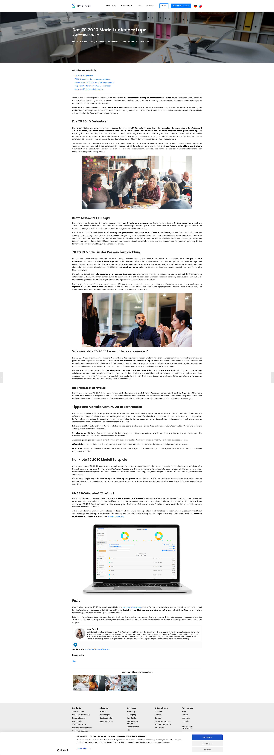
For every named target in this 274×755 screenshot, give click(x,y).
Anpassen (206, 743)
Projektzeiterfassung (81, 714)
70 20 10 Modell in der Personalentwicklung (92, 79)
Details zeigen (82, 748)
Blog (184, 711)
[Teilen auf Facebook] (72, 661)
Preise (139, 6)
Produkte (110, 6)
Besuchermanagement (82, 727)
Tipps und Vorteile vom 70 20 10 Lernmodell (93, 86)
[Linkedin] (75, 645)
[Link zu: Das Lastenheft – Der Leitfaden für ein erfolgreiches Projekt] (97, 683)
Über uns (158, 711)
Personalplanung (79, 718)
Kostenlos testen (181, 6)
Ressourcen (126, 6)
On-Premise (77, 721)
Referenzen (159, 727)
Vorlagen (186, 718)
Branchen (104, 711)
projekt (88, 649)
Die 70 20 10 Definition (84, 76)
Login (164, 6)
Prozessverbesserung (132, 607)
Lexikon (185, 714)
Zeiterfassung (78, 711)
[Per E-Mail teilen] (75, 661)
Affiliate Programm (163, 724)
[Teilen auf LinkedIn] (74, 661)
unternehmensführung (100, 649)
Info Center (132, 718)
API (128, 730)
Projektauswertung (116, 516)
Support (158, 714)
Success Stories (106, 721)
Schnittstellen (133, 727)
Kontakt (149, 6)
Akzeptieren (207, 737)
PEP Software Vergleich (132, 722)
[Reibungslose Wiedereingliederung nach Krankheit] (272, 377)
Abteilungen (105, 714)
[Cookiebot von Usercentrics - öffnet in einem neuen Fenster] (62, 750)
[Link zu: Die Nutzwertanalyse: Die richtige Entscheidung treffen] (129, 683)
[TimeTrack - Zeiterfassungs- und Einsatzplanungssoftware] (81, 6)
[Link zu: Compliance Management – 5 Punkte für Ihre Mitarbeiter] (81, 683)
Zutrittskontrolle (79, 724)
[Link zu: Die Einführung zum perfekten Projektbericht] (113, 683)
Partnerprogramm (163, 721)
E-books (185, 721)
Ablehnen (207, 750)
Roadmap (131, 711)
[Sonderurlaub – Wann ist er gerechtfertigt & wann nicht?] (1, 377)
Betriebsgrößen (106, 718)
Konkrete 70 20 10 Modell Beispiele (89, 89)
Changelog (131, 714)
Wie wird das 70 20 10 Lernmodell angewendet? (94, 82)
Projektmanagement (87, 34)
